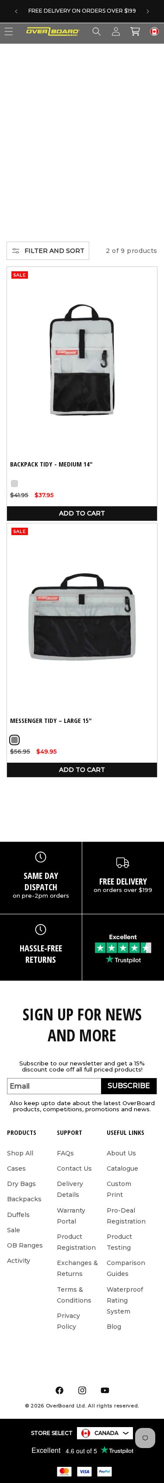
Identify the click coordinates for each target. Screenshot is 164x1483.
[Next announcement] (147, 11)
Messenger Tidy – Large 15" (51, 720)
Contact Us (74, 1168)
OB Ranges (25, 1245)
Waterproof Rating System (125, 1300)
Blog (114, 1327)
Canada (106, 1433)
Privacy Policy (68, 1321)
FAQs (65, 1153)
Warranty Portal (71, 1215)
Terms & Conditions (74, 1295)
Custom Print (119, 1189)
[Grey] (14, 739)
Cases (16, 1168)
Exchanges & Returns (77, 1268)
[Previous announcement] (16, 11)
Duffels (18, 1215)
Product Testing (119, 1242)
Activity (18, 1261)
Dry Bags (21, 1184)
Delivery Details (70, 1189)
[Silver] (14, 483)
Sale (13, 1230)
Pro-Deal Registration (126, 1215)
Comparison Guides (126, 1268)
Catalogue (122, 1168)
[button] (96, 31)
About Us (121, 1153)
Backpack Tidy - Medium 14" (51, 464)
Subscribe (129, 1086)
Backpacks (24, 1199)
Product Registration (76, 1242)
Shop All (20, 1153)
